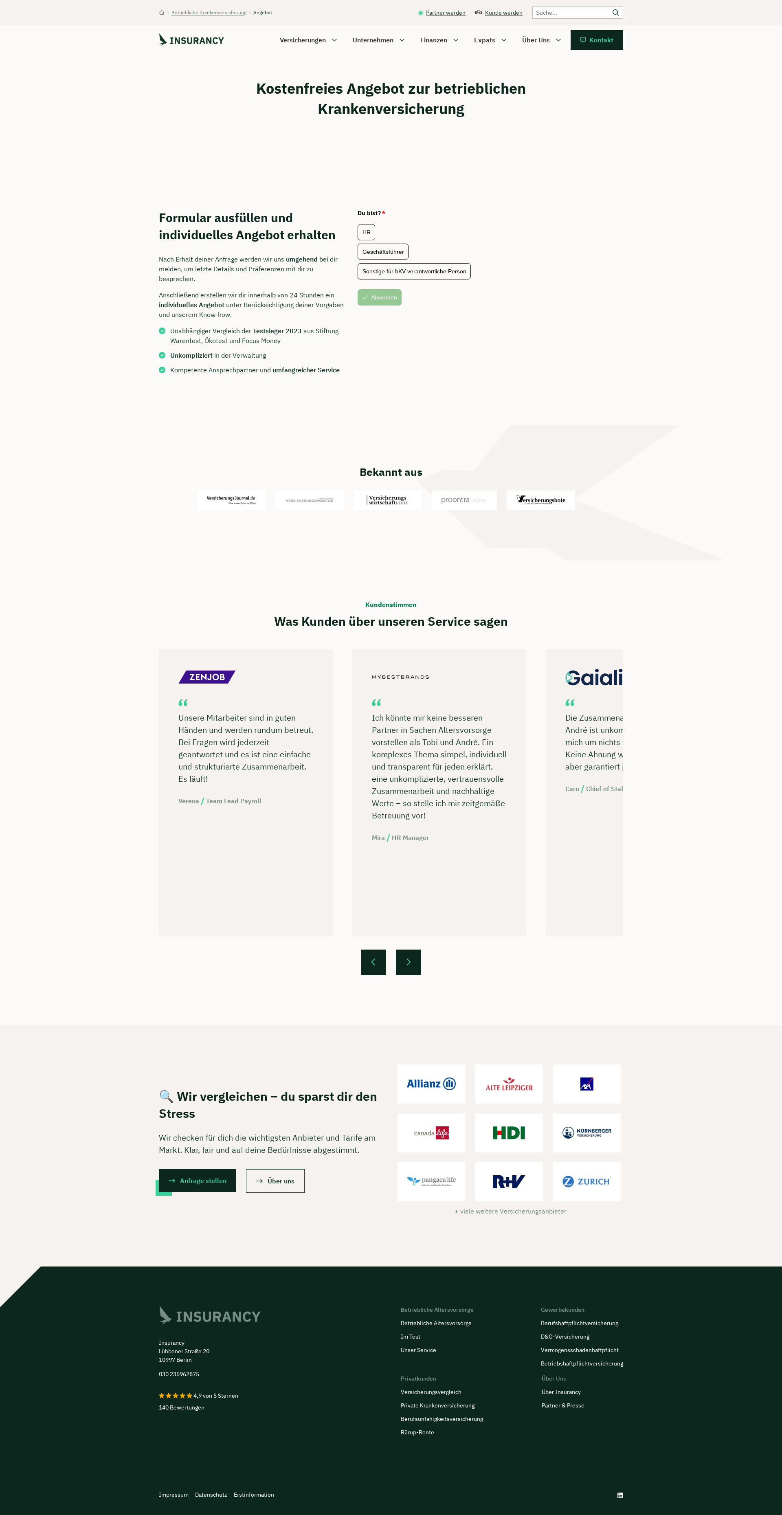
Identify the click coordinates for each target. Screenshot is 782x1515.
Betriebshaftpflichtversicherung (582, 1363)
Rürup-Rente (417, 1432)
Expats (484, 40)
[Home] (162, 12)
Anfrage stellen (203, 1180)
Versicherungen (303, 40)
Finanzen (433, 40)
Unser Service (418, 1350)
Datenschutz (211, 1494)
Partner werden (446, 12)
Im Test (410, 1336)
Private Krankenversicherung (437, 1405)
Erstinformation (254, 1494)
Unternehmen (373, 40)
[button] (373, 962)
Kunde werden (504, 12)
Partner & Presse (563, 1405)
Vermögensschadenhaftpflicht (580, 1350)
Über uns (281, 1181)
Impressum (174, 1494)
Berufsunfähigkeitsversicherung (442, 1419)
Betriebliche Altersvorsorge (436, 1323)
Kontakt (601, 40)
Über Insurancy (561, 1392)
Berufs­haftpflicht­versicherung (579, 1323)
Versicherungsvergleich (431, 1392)
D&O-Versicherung (565, 1336)
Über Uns (536, 40)
